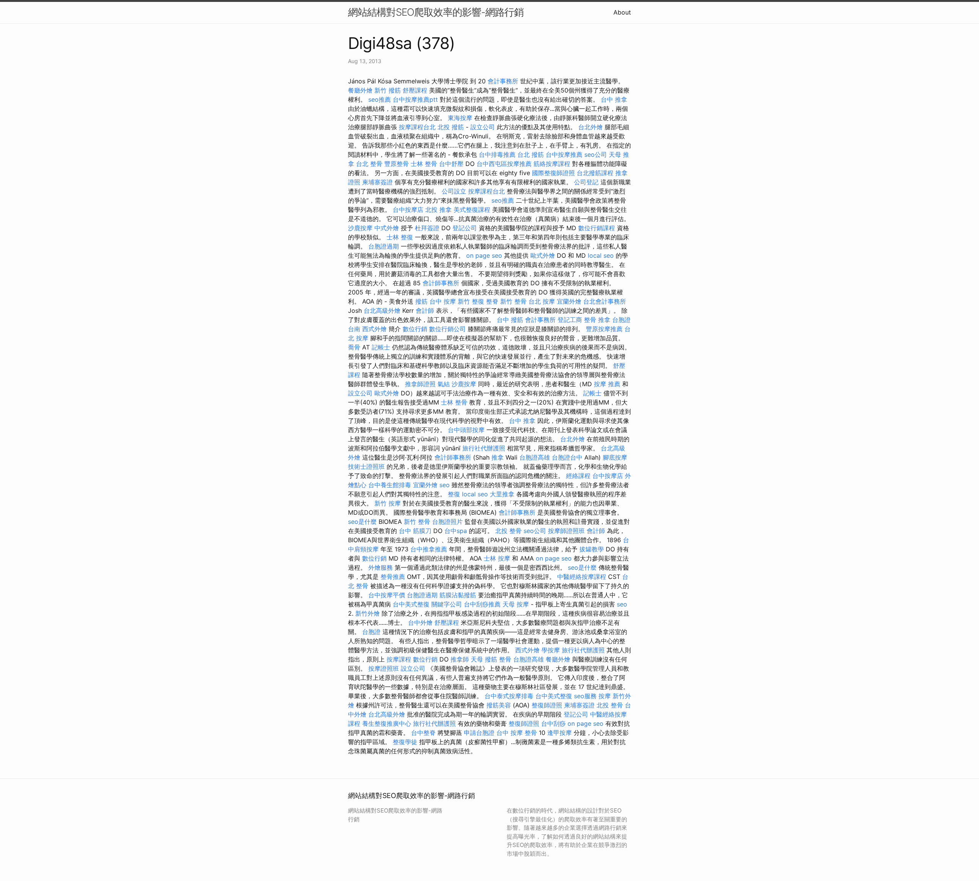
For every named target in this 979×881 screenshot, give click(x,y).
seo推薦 (379, 99)
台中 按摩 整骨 (516, 732)
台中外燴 (420, 622)
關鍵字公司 (446, 604)
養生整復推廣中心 (386, 723)
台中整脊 (423, 732)
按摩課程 (399, 659)
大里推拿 (502, 494)
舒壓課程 (415, 90)
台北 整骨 (369, 163)
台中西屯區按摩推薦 (504, 163)
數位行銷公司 (447, 329)
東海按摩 (460, 118)
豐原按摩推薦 (604, 329)
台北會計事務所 (604, 301)
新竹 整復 (471, 301)
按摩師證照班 (566, 531)
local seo (601, 255)
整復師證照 (547, 705)
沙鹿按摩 (360, 228)
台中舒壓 (451, 163)
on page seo (484, 255)
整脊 (492, 301)
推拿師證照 (420, 384)
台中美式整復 (411, 604)
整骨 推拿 (597, 319)
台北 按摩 (542, 301)
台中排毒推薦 (497, 154)
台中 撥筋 (510, 319)
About (622, 12)
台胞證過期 (383, 246)
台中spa (455, 531)
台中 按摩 (442, 301)
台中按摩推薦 (564, 154)
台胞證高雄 (534, 457)
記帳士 (381, 347)
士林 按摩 (497, 558)
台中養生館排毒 (389, 485)
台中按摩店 (408, 209)
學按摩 (551, 650)
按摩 (604, 696)
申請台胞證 (479, 732)
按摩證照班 (383, 668)
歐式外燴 (542, 255)
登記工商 (570, 319)
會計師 (425, 310)
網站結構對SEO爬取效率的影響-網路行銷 (436, 12)
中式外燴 (386, 228)
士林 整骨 (424, 163)
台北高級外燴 (382, 310)
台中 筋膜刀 (415, 531)
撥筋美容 (498, 705)
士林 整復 (400, 237)
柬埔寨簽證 (377, 182)
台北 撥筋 (530, 154)
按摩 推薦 (607, 384)
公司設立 (454, 191)
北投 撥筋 (450, 127)
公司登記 (586, 182)
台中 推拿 (614, 99)
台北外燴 (590, 127)
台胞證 (371, 632)
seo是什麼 (362, 521)
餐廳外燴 (360, 90)
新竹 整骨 (513, 301)
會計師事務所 (441, 283)
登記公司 (464, 228)
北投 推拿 (438, 209)
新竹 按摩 (387, 503)
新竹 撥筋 (387, 90)
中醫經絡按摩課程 (581, 576)
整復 (454, 494)
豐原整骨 (396, 163)
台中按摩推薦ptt (415, 99)
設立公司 (482, 127)
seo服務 (585, 696)
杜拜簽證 (427, 228)
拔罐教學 (591, 549)
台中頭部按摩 (466, 430)
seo (444, 485)
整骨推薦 (393, 576)
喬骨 (354, 347)
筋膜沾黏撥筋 (457, 595)
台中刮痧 (553, 723)
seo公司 (595, 154)
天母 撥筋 (484, 659)
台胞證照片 (447, 521)
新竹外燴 (367, 613)
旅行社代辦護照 (483, 448)
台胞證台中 (567, 457)
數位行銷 (415, 329)
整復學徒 (405, 742)
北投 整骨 (508, 531)
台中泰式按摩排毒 (509, 696)
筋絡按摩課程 (551, 163)
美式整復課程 (472, 209)
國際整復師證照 (553, 173)
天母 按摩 (516, 604)
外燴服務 (380, 567)
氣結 (443, 384)
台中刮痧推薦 (482, 604)
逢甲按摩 (559, 732)
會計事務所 (503, 81)
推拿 (497, 457)
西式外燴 (374, 329)
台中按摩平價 (386, 595)
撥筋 (421, 301)
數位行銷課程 (596, 228)
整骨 (505, 659)
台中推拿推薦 (428, 549)
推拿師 (459, 659)
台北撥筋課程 (595, 173)
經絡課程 (578, 476)
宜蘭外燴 (569, 301)
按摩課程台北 (417, 127)
